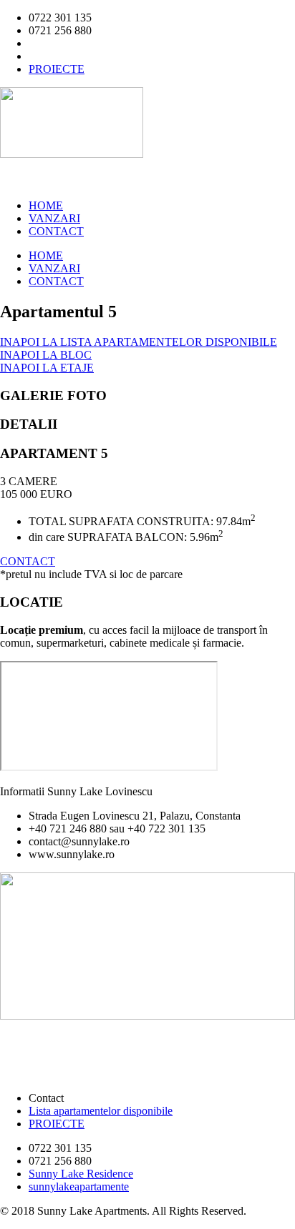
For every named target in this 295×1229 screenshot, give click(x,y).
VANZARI (54, 218)
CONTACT (56, 231)
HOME (46, 205)
